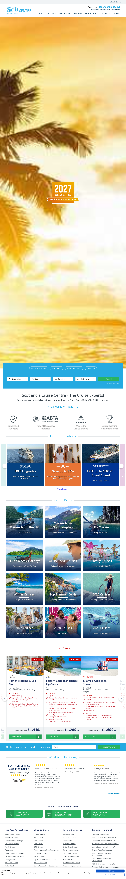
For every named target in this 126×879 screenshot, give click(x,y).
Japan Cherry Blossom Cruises (45, 859)
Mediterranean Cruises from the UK (105, 844)
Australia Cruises (69, 844)
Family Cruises (10, 847)
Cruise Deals (51, 14)
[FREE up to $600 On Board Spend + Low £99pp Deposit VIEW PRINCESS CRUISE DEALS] (100, 456)
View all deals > (63, 489)
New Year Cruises (40, 863)
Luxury (116, 14)
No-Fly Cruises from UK (100, 834)
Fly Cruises (91, 368)
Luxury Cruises (10, 859)
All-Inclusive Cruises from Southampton (101, 854)
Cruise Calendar (40, 834)
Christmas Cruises (40, 853)
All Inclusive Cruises (74, 368)
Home (40, 14)
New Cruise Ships (11, 863)
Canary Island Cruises (71, 850)
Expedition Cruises (12, 844)
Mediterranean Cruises (71, 863)
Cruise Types (105, 14)
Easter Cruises (39, 856)
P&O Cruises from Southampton (104, 864)
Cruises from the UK (38, 368)
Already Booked (115, 2)
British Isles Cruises (70, 847)
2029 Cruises (38, 847)
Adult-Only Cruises (12, 837)
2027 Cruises (38, 841)
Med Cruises (56, 368)
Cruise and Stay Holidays (14, 841)
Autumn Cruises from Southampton (47, 850)
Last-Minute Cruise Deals (14, 856)
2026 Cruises (38, 837)
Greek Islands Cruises (71, 856)
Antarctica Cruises (69, 837)
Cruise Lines (77, 14)
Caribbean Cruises (70, 853)
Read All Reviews (114, 793)
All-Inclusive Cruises (12, 834)
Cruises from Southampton (102, 850)
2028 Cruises (38, 844)
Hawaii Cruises (68, 859)
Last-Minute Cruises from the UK (104, 847)
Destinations (91, 14)
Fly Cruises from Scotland (14, 853)
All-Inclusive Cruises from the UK (104, 837)
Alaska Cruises (68, 834)
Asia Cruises (67, 841)
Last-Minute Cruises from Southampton (101, 859)
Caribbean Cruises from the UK (103, 841)
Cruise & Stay (64, 14)
